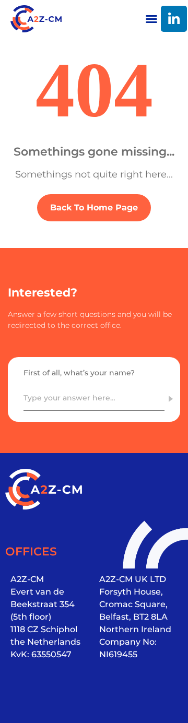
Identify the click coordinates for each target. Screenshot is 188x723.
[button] (151, 18)
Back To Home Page (94, 207)
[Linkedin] (174, 19)
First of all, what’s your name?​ (79, 372)
